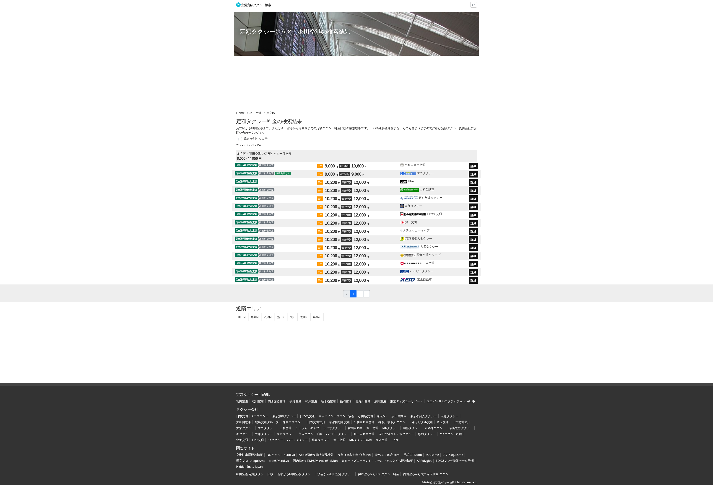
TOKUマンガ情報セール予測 (455, 461)
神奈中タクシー (293, 422)
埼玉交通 (443, 422)
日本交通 (428, 263)
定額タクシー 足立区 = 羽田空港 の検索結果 (295, 31)
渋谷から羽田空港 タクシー (336, 474)
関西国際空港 (277, 401)
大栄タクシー (428, 247)
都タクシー (243, 434)
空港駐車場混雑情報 (249, 455)
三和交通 (286, 428)
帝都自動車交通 (339, 422)
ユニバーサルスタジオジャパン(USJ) (451, 401)
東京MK (382, 416)
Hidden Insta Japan (249, 467)
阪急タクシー (264, 434)
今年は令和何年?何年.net (354, 455)
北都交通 (242, 440)
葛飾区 (317, 317)
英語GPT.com (412, 455)
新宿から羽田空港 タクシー (295, 474)
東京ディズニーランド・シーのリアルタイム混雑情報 (377, 461)
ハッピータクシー (421, 271)
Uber (411, 181)
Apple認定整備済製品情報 (316, 455)
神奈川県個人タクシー (393, 422)
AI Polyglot (424, 461)
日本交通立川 (316, 422)
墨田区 (281, 317)
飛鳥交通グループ (428, 255)
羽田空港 (255, 113)
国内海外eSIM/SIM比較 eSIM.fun (315, 461)
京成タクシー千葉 (310, 434)
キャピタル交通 (422, 422)
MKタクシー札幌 (451, 434)
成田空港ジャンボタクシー (396, 434)
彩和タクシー (427, 434)
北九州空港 (363, 401)
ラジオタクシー (333, 428)
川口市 (242, 317)
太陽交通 (382, 440)
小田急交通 (365, 416)
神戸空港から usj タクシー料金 (378, 474)
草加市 (255, 317)
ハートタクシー (297, 440)
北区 (293, 317)
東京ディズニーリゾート (406, 401)
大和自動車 (426, 189)
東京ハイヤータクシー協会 (336, 416)
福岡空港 (346, 401)
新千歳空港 (328, 401)
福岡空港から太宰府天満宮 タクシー (427, 474)
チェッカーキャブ (417, 230)
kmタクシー (260, 416)
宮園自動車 (355, 428)
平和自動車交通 (414, 165)
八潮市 (268, 317)
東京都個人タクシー (418, 238)
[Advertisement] (347, 85)
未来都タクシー (434, 428)
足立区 (270, 113)
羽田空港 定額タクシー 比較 (254, 474)
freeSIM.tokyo (279, 461)
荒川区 (304, 317)
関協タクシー (412, 428)
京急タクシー (450, 416)
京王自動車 (424, 279)
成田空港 (258, 401)
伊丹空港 (295, 401)
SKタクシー (275, 440)
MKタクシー (390, 428)
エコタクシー (425, 173)
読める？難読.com (387, 455)
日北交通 (258, 440)
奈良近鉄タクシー (461, 428)
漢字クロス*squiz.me (250, 461)
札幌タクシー (321, 440)
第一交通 (411, 222)
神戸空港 (311, 401)
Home (240, 113)
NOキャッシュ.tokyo (281, 455)
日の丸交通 (434, 214)
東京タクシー (413, 206)
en (473, 4)
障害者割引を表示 (256, 139)
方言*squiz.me (453, 455)
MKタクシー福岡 (360, 440)
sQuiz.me (432, 455)
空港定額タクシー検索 (442, 482)
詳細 (473, 166)
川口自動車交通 (364, 434)
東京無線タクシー (430, 198)
